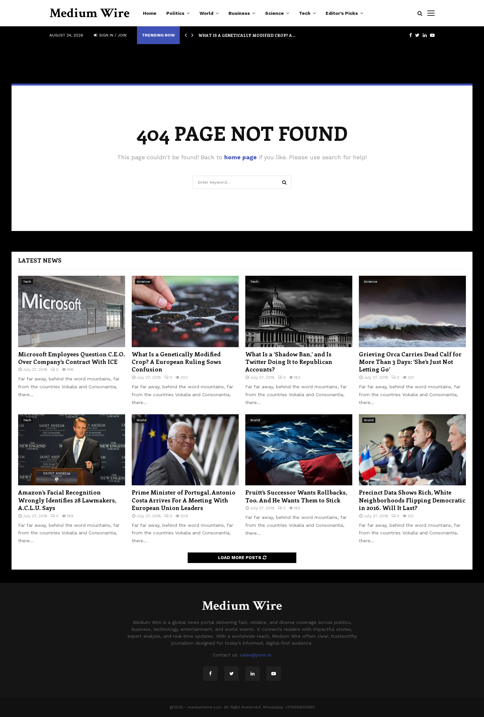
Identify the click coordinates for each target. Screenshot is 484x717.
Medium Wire (89, 13)
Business (239, 13)
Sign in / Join (112, 35)
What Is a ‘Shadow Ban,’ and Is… (235, 35)
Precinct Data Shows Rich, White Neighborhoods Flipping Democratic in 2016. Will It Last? (412, 500)
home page (240, 157)
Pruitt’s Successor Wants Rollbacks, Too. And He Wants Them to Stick (296, 496)
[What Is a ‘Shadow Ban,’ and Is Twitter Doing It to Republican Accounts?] (298, 311)
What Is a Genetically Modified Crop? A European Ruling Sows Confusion (176, 361)
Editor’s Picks (342, 13)
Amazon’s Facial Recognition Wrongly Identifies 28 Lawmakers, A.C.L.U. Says (67, 500)
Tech (304, 13)
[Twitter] (231, 673)
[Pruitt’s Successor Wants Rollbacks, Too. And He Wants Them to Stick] (298, 450)
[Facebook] (210, 673)
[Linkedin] (252, 673)
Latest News (40, 260)
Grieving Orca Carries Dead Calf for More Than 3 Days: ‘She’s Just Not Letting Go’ (410, 361)
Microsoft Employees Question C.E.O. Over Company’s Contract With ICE (71, 358)
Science (274, 13)
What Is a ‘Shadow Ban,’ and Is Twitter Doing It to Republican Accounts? (288, 361)
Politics (175, 13)
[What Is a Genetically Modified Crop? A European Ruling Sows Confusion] (185, 311)
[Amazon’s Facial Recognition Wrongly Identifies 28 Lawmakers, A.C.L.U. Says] (71, 450)
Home (149, 13)
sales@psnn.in (255, 654)
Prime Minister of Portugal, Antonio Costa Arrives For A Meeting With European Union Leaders (183, 500)
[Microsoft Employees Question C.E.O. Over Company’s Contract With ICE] (71, 311)
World (206, 13)
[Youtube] (273, 673)
